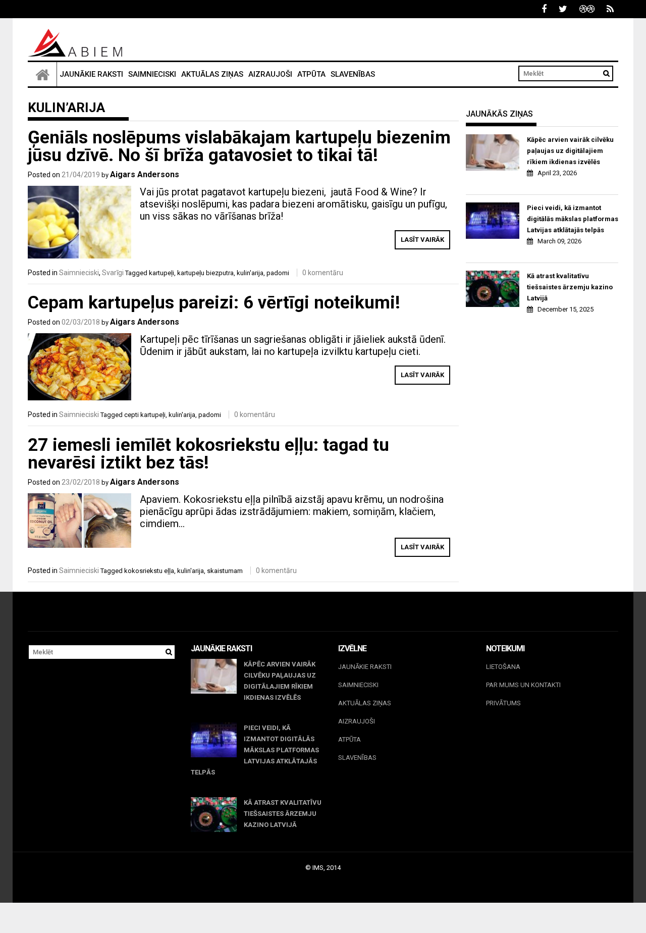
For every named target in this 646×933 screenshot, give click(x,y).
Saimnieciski (152, 74)
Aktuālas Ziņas (212, 74)
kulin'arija (250, 273)
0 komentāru (322, 273)
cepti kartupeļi (145, 415)
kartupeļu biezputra (205, 273)
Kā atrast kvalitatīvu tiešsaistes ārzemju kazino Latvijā (570, 287)
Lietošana (503, 666)
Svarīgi (113, 273)
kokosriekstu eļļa (149, 571)
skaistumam (225, 571)
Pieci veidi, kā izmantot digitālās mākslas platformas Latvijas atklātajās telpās (572, 219)
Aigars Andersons (144, 174)
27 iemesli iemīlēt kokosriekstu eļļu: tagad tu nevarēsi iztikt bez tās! (208, 454)
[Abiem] (42, 74)
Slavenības (353, 74)
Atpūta (311, 74)
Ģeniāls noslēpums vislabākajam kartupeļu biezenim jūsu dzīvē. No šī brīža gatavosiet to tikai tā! (239, 146)
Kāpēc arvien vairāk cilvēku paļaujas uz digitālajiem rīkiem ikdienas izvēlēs (570, 151)
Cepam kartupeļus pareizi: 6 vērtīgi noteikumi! (214, 302)
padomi (277, 273)
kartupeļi (161, 273)
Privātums (503, 703)
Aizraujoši (270, 74)
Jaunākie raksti (91, 74)
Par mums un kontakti (523, 685)
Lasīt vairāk (422, 239)
